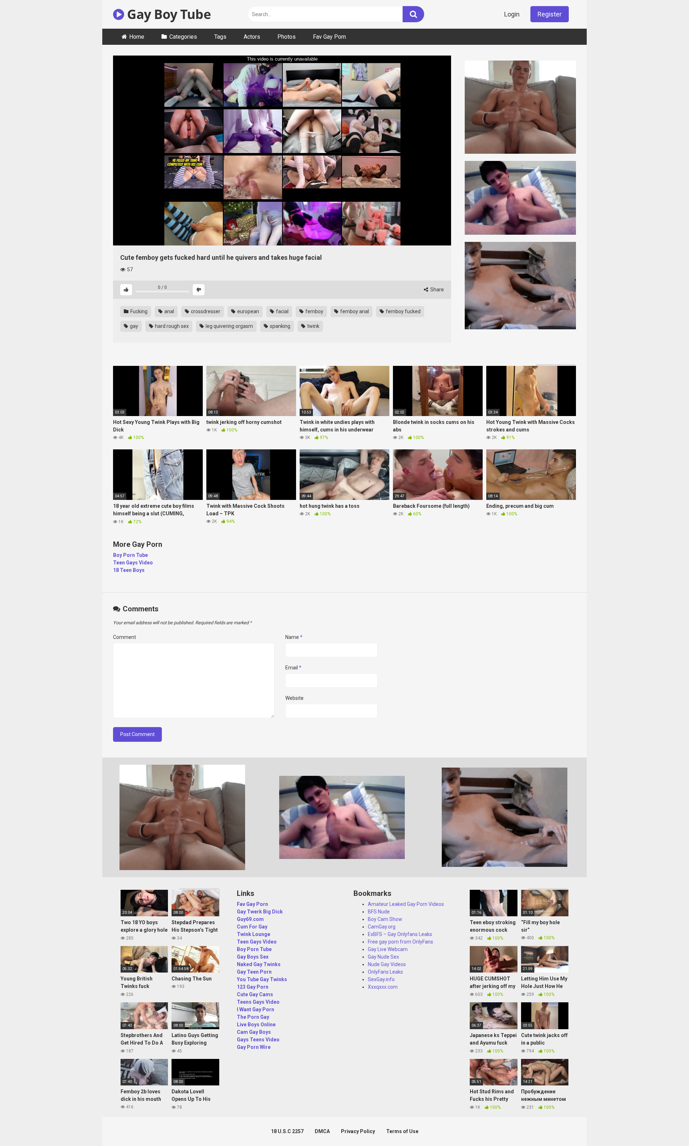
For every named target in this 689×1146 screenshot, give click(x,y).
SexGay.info (381, 979)
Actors (252, 36)
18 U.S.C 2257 (287, 1131)
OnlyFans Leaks (385, 972)
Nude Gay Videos (387, 964)
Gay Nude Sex (383, 957)
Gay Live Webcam (388, 949)
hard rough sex (171, 326)
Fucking (138, 311)
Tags (220, 36)
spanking (279, 326)
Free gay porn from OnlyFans (400, 942)
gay (133, 326)
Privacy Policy (358, 1131)
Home (136, 36)
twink (312, 326)
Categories (183, 36)
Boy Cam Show (385, 919)
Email (293, 667)
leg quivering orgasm (229, 326)
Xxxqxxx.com (383, 987)
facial (282, 311)
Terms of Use (402, 1131)
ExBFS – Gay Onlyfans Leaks (400, 934)
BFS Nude (379, 912)
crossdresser (205, 311)
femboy (313, 311)
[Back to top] (665, 1124)
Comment (124, 637)
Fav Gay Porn (329, 36)
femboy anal (354, 311)
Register (550, 14)
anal (168, 311)
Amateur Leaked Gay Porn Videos (406, 904)
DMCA (322, 1131)
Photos (286, 36)
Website (294, 698)
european (247, 311)
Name (294, 637)
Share (436, 289)
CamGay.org (381, 927)
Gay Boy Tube (167, 14)
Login (512, 14)
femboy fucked (403, 311)
